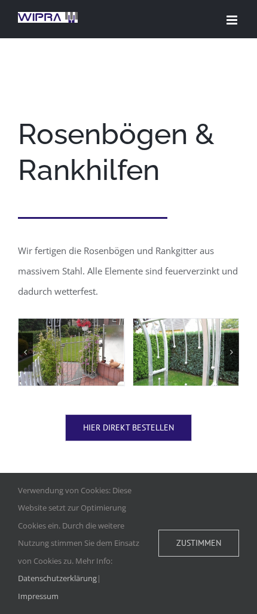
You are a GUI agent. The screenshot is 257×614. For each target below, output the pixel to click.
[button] (25, 351)
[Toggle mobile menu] (233, 20)
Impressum (38, 596)
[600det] (186, 352)
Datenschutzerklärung (57, 578)
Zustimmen (198, 542)
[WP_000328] (71, 352)
